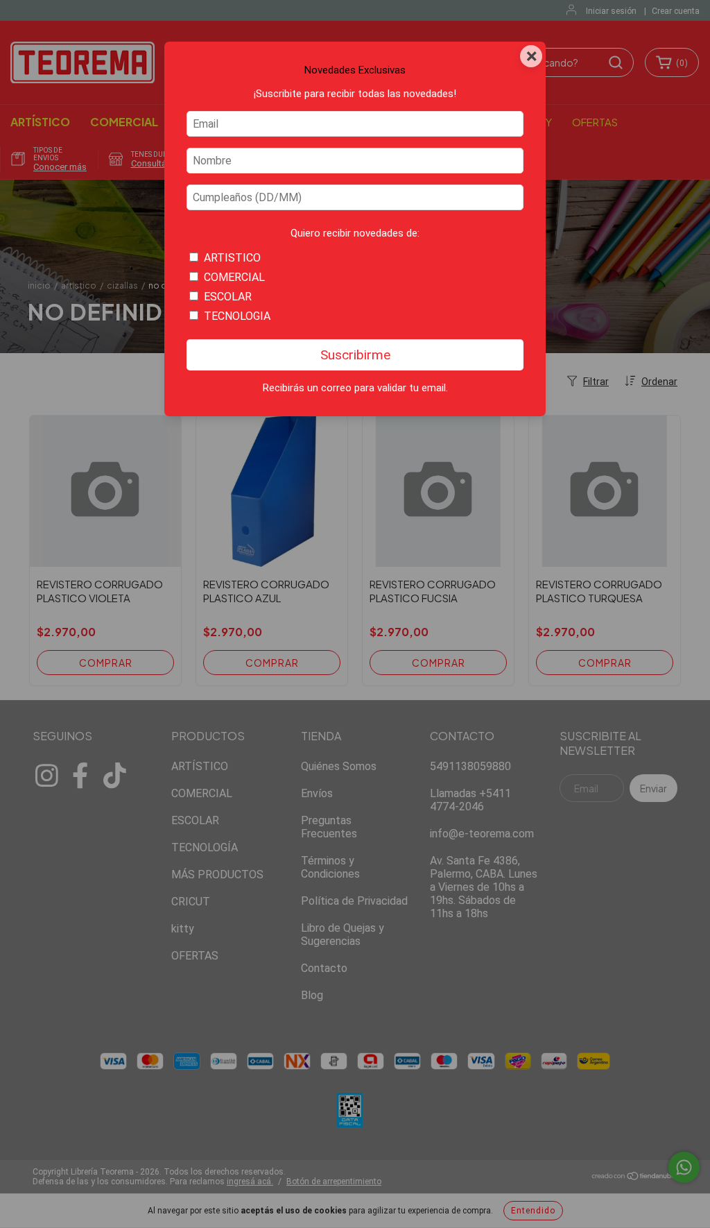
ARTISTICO (232, 257)
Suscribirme (355, 355)
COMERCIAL (234, 277)
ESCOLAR (228, 296)
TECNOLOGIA (237, 316)
